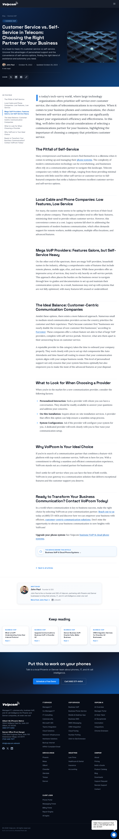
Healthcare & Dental (76, 761)
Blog (3, 16)
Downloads (98, 777)
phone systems (84, 159)
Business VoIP (12, 16)
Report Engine (48, 812)
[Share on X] (11, 77)
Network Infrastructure (51, 735)
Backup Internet (49, 743)
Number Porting (74, 735)
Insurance (72, 765)
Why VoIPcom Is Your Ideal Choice (14, 133)
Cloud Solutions (48, 731)
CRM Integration (74, 727)
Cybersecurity (48, 719)
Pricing (97, 761)
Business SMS (73, 719)
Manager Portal (100, 711)
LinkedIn (57, 600)
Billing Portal (47, 808)
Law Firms (72, 757)
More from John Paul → (40, 600)
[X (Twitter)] (8, 748)
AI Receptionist (100, 719)
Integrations (99, 727)
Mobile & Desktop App (77, 715)
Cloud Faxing (73, 731)
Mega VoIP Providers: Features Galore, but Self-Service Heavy (16, 113)
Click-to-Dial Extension (77, 739)
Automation (98, 723)
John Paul (11, 65)
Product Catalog (100, 769)
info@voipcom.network (11, 743)
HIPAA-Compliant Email (51, 747)
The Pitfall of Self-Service (14, 99)
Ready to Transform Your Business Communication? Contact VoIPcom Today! (14, 140)
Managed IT (47, 707)
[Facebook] (3, 748)
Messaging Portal (49, 804)
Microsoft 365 (48, 723)
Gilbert (45, 765)
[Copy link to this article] (26, 77)
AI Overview (99, 707)
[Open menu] (114, 3)
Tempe (45, 777)
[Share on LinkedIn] (16, 77)
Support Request (100, 781)
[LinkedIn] (12, 748)
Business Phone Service (77, 711)
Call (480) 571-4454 (73, 681)
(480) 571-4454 (8, 728)
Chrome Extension (101, 731)
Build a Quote (99, 765)
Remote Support (100, 785)
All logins (46, 816)
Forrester (41, 331)
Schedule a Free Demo (46, 681)
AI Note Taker (99, 715)
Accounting (72, 769)
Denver (45, 781)
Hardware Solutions (50, 739)
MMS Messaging (74, 723)
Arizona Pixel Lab (21, 830)
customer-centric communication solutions (68, 519)
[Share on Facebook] (21, 77)
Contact (97, 789)
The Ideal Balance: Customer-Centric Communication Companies (15, 120)
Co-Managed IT (49, 711)
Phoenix (46, 757)
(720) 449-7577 (8, 739)
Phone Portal (47, 800)
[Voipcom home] (10, 3)
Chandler (46, 769)
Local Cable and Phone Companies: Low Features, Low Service (16, 105)
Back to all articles (45, 568)
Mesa (45, 761)
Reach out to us (106, 511)
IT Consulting (48, 715)
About (96, 757)
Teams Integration (49, 727)
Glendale (46, 773)
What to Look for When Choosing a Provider (13, 127)
